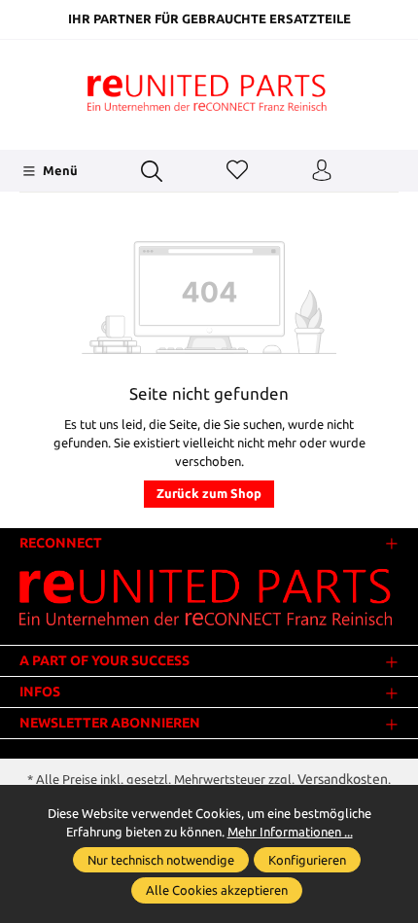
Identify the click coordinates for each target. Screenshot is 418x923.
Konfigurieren (307, 860)
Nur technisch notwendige (160, 860)
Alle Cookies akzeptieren (217, 890)
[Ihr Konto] (321, 171)
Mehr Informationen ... (290, 831)
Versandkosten (342, 779)
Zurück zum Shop (209, 493)
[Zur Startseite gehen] (209, 92)
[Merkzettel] (237, 171)
